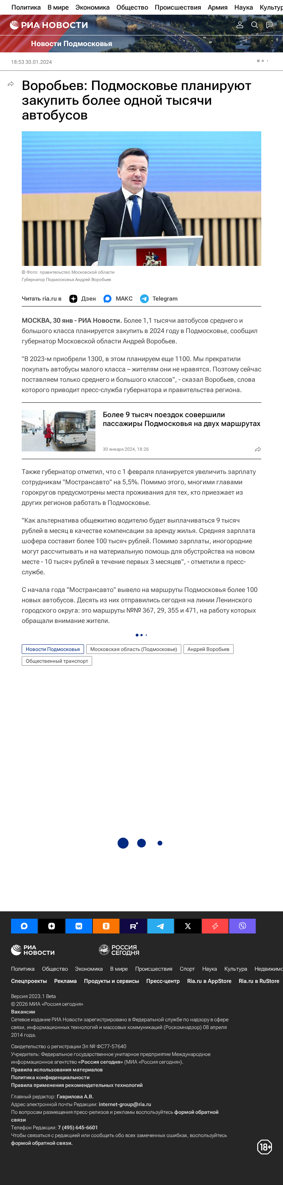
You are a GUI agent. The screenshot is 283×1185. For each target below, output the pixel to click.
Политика (23, 969)
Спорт (187, 969)
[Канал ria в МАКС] (24, 926)
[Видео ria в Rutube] (133, 926)
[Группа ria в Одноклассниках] (106, 926)
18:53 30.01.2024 (31, 62)
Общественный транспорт (57, 661)
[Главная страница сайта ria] (48, 25)
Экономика (89, 969)
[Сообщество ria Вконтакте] (79, 926)
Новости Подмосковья (53, 649)
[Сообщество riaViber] (242, 926)
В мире (119, 969)
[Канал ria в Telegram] (160, 926)
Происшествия (153, 969)
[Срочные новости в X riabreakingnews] (215, 926)
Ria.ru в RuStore (259, 981)
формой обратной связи (41, 1143)
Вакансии (23, 1012)
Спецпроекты (29, 981)
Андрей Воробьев (209, 649)
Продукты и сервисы (111, 981)
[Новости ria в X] (188, 926)
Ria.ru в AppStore (209, 981)
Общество (55, 969)
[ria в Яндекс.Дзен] (51, 926)
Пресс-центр (163, 981)
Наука (209, 969)
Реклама (65, 981)
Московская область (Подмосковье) (133, 649)
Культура (235, 969)
